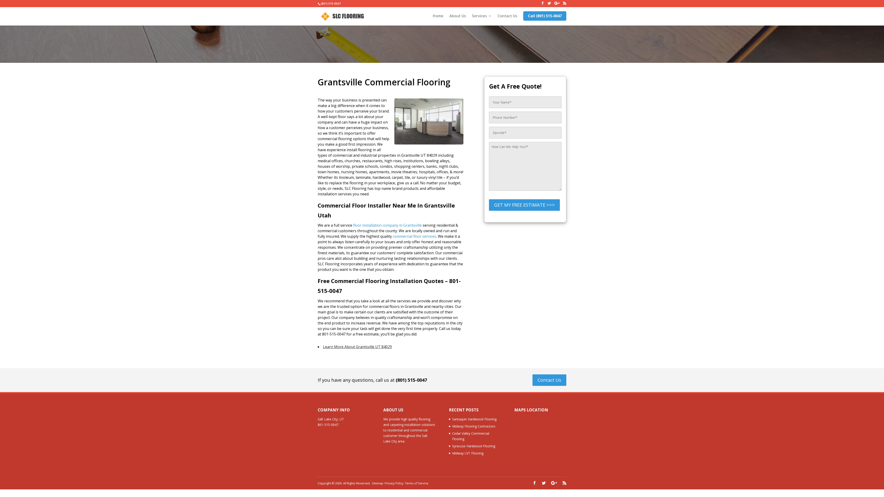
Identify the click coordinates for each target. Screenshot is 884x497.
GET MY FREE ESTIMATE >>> (524, 205)
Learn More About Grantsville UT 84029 (357, 346)
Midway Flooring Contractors (473, 426)
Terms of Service (416, 483)
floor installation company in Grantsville (387, 225)
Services (479, 16)
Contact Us (507, 16)
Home (438, 16)
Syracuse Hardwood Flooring (473, 446)
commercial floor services (414, 236)
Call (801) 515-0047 (545, 15)
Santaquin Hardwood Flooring (474, 419)
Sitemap (377, 483)
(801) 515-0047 (411, 380)
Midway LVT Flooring (467, 453)
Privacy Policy (394, 483)
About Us (457, 16)
